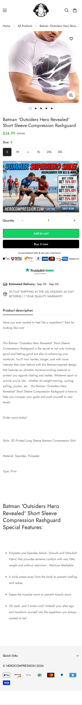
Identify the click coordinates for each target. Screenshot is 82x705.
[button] (74, 10)
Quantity (8, 220)
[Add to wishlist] (71, 39)
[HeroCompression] (41, 10)
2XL (49, 152)
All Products (25, 26)
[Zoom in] (71, 95)
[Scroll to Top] (75, 685)
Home (6, 26)
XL (38, 152)
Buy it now (41, 244)
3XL (60, 152)
